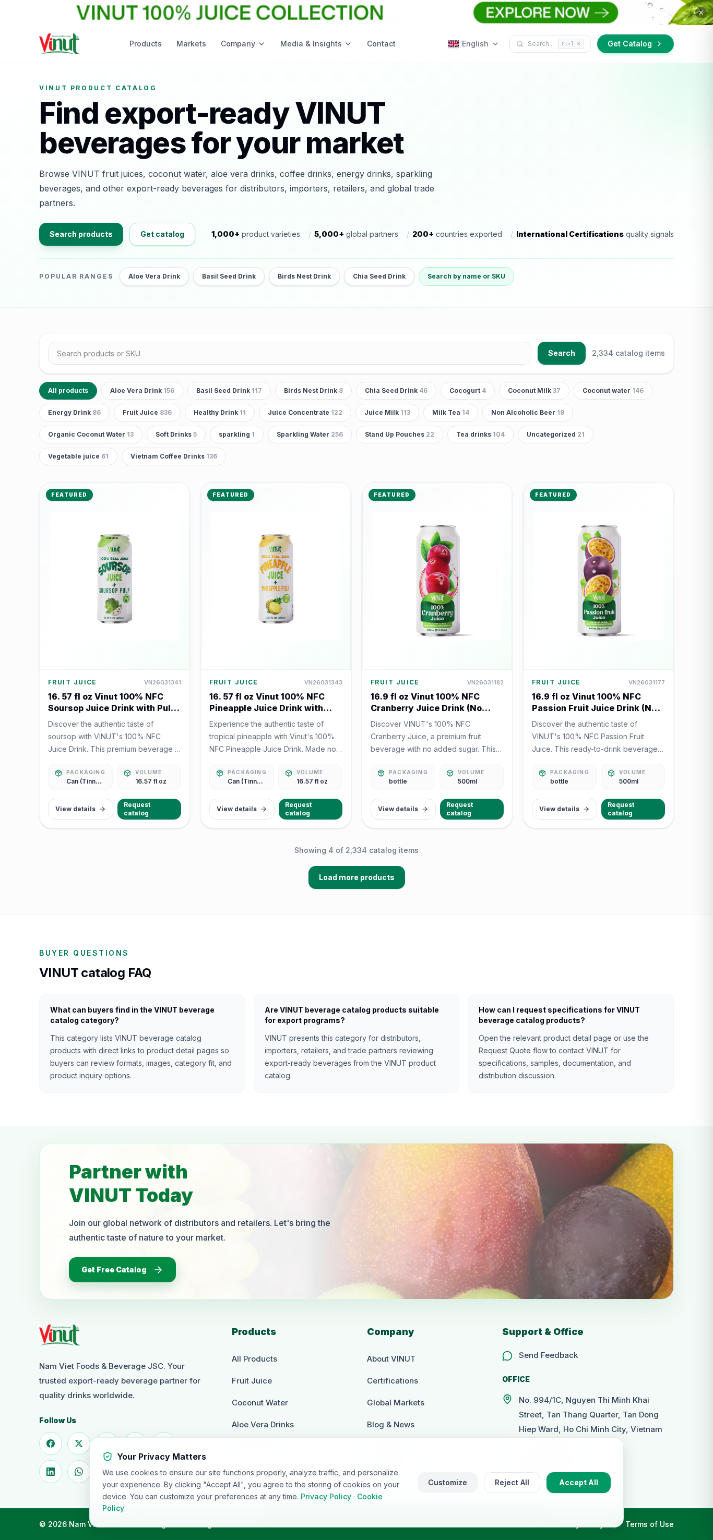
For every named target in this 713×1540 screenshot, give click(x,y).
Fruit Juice (147, 412)
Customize (447, 1482)
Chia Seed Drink (379, 276)
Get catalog (162, 234)
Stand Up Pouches (399, 434)
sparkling (237, 434)
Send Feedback (548, 1355)
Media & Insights (311, 43)
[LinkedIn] (50, 1471)
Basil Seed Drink (229, 276)
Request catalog (137, 809)
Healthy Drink (220, 412)
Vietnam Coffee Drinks (173, 456)
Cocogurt (467, 390)
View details (75, 809)
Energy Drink (74, 412)
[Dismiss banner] (701, 12)
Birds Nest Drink (304, 276)
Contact (381, 43)
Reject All (512, 1482)
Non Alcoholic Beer (527, 412)
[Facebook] (50, 1443)
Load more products (357, 877)
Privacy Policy (326, 1496)
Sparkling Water (310, 434)
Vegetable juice (78, 456)
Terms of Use (649, 1524)
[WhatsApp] (78, 1471)
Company (238, 43)
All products (68, 390)
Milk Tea (450, 412)
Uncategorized (556, 434)
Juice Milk (387, 412)
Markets (191, 43)
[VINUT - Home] (60, 43)
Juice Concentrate (305, 412)
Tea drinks (480, 434)
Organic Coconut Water (91, 434)
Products (145, 43)
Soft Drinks (176, 434)
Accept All (578, 1482)
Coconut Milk (534, 390)
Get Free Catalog (114, 1269)
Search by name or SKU (466, 276)
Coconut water (613, 390)
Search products (81, 234)
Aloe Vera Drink (154, 276)
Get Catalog (630, 43)
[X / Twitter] (78, 1443)
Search (561, 352)
